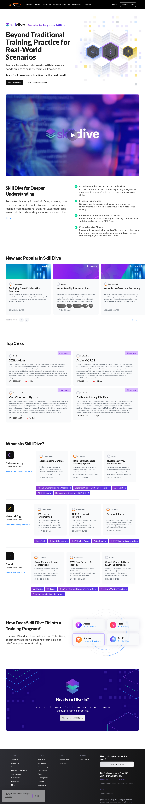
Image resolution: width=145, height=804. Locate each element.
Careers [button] (14, 767)
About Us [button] (14, 760)
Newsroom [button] (15, 781)
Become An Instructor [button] (19, 770)
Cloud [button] (40, 774)
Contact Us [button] (15, 763)
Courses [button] (41, 781)
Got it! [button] (37, 796)
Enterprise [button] (62, 763)
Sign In (114, 4)
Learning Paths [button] (43, 778)
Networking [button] (42, 763)
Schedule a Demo (128, 4)
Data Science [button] (42, 770)
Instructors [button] (42, 785)
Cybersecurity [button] (43, 767)
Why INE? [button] (41, 760)
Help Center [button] (84, 760)
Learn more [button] (8, 797)
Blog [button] (12, 785)
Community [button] (15, 778)
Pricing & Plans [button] (64, 760)
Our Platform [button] (16, 774)
